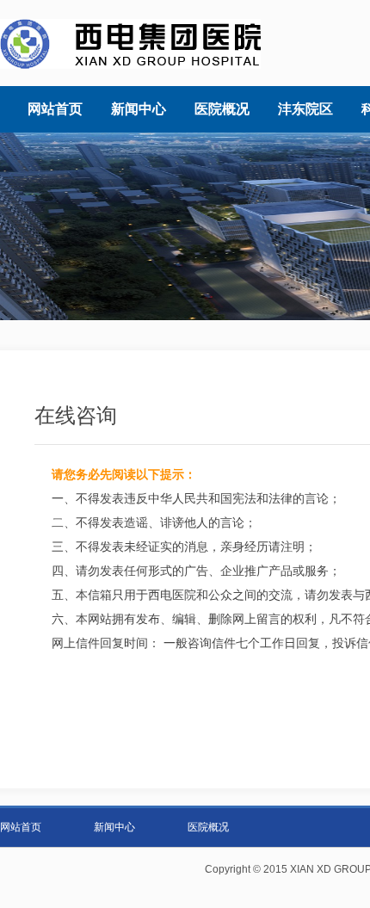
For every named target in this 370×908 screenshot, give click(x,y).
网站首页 (20, 827)
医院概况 (208, 827)
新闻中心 (114, 827)
